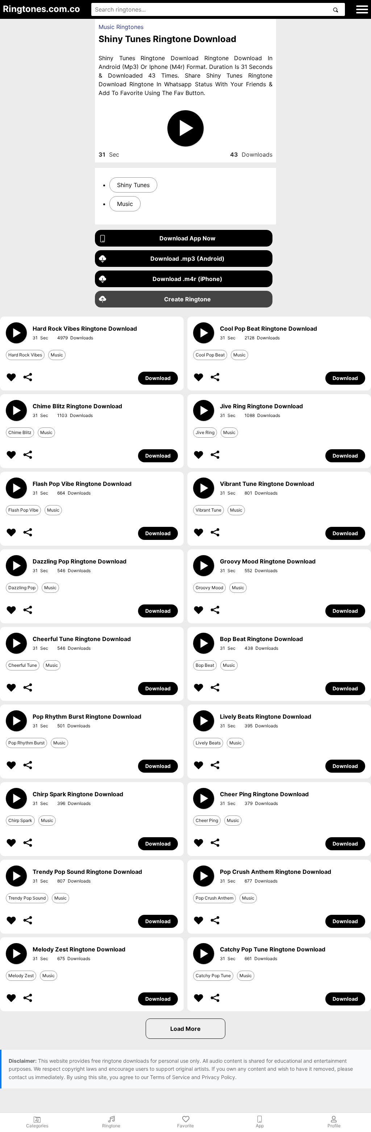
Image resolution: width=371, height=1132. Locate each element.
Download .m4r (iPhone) (187, 278)
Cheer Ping (207, 820)
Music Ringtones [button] (121, 26)
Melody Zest (21, 975)
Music (125, 203)
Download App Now (187, 238)
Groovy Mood (209, 587)
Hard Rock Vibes (25, 355)
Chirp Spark (20, 820)
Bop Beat (205, 665)
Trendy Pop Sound (27, 898)
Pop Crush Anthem (214, 898)
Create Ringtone (187, 299)
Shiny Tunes (133, 185)
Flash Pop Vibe (23, 510)
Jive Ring (205, 432)
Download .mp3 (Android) (187, 258)
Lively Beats (208, 742)
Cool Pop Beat (210, 355)
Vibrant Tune (208, 510)
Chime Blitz (20, 432)
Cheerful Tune (22, 665)
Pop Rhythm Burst (26, 742)
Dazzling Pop (22, 587)
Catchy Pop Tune (213, 975)
